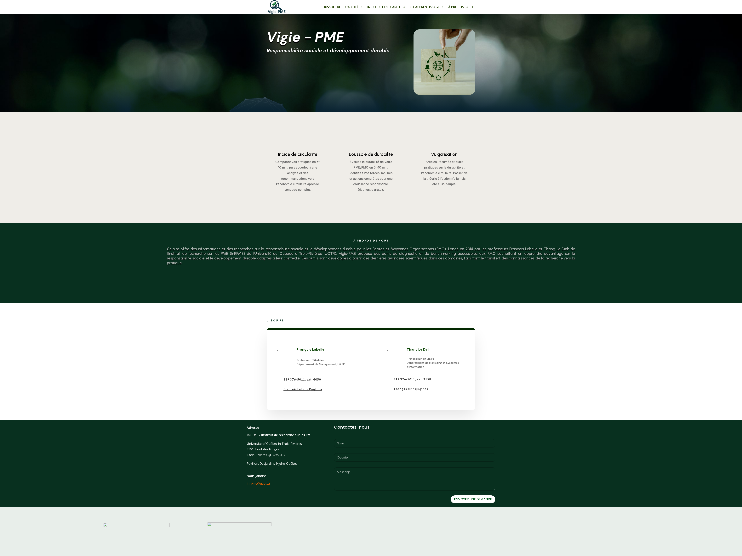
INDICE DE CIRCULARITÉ (384, 7)
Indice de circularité (297, 154)
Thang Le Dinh (419, 349)
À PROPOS (456, 7)
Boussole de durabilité (371, 154)
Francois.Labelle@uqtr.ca (302, 389)
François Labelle (310, 349)
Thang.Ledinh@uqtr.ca (411, 389)
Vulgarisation (444, 154)
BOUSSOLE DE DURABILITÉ (339, 7)
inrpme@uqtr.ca (258, 483)
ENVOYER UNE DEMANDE (473, 499)
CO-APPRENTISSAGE (424, 7)
